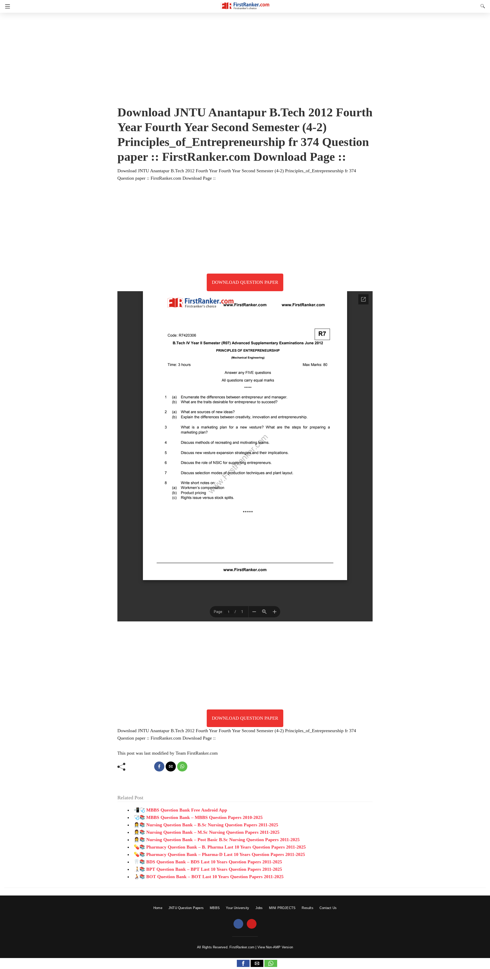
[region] (245, 57)
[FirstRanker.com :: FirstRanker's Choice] (245, 3)
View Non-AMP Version (275, 947)
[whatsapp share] (182, 766)
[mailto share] (171, 766)
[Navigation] (6, 6)
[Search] (481, 6)
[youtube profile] (251, 924)
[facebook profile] (238, 924)
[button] (243, 963)
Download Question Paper (245, 282)
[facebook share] (159, 766)
